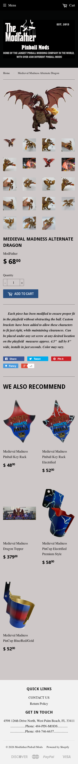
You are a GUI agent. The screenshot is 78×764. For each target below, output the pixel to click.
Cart (71, 5)
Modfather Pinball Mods (29, 747)
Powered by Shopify (58, 747)
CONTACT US (39, 697)
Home (6, 73)
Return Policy (39, 703)
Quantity (8, 275)
